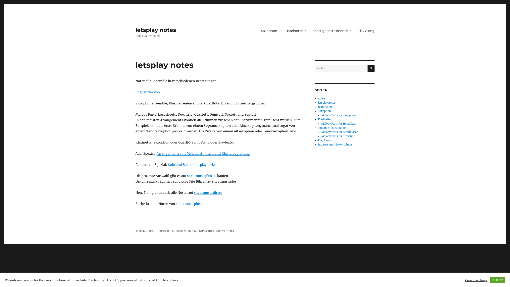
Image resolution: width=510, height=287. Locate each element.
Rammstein (325, 107)
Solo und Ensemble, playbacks (192, 165)
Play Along (366, 31)
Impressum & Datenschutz (335, 144)
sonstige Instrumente (330, 31)
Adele (321, 98)
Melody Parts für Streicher (338, 136)
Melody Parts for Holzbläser (339, 123)
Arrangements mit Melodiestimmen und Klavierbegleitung (203, 153)
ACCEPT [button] (498, 280)
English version (147, 92)
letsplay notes (155, 30)
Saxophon (269, 31)
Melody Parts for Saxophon (338, 115)
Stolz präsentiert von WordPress (214, 231)
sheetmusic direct (208, 193)
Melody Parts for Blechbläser (339, 132)
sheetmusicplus (199, 176)
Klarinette (295, 31)
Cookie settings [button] (476, 280)
